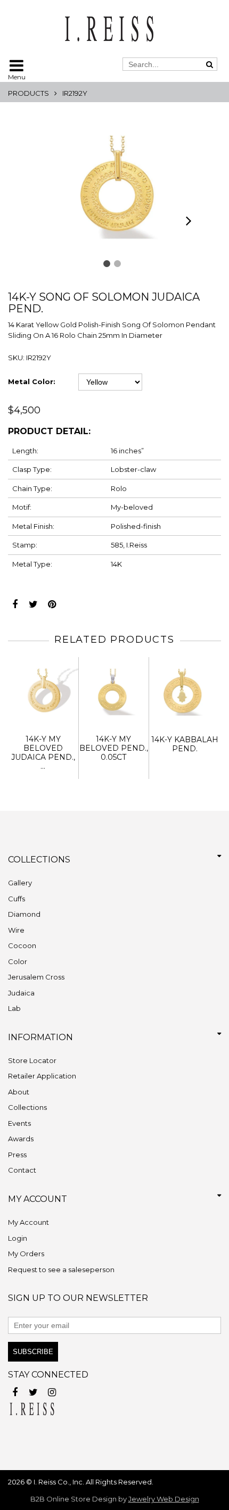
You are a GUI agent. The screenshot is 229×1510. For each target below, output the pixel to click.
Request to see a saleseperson (61, 1269)
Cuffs (16, 898)
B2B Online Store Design (73, 1499)
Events (19, 1123)
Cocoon (22, 945)
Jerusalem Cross (36, 977)
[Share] (14, 601)
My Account (28, 1222)
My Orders (26, 1253)
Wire (16, 930)
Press (17, 1154)
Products (28, 93)
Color (17, 961)
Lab (14, 1008)
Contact (22, 1170)
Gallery (20, 882)
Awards (21, 1138)
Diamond (24, 914)
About (18, 1092)
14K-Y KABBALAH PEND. (184, 744)
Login (17, 1238)
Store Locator (32, 1060)
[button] (106, 263)
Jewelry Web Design (163, 1499)
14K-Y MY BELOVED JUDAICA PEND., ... (43, 752)
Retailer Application (42, 1076)
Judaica (21, 993)
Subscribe (33, 1352)
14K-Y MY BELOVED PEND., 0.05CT (113, 748)
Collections (27, 1107)
